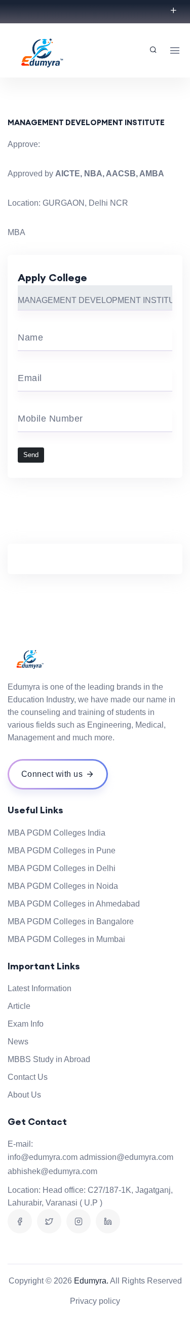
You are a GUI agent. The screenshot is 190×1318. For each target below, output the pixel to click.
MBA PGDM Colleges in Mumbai (66, 939)
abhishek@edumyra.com (52, 1171)
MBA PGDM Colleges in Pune (62, 850)
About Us (24, 1094)
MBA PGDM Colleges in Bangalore (71, 921)
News (18, 1041)
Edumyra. (91, 1280)
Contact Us (28, 1077)
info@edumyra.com (43, 1157)
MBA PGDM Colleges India (56, 833)
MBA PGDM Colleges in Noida (63, 886)
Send (31, 455)
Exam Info (26, 1024)
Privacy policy (95, 1301)
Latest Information (39, 988)
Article (19, 1006)
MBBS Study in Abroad (49, 1059)
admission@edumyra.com (126, 1157)
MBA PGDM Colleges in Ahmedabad (74, 903)
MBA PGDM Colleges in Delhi (62, 868)
